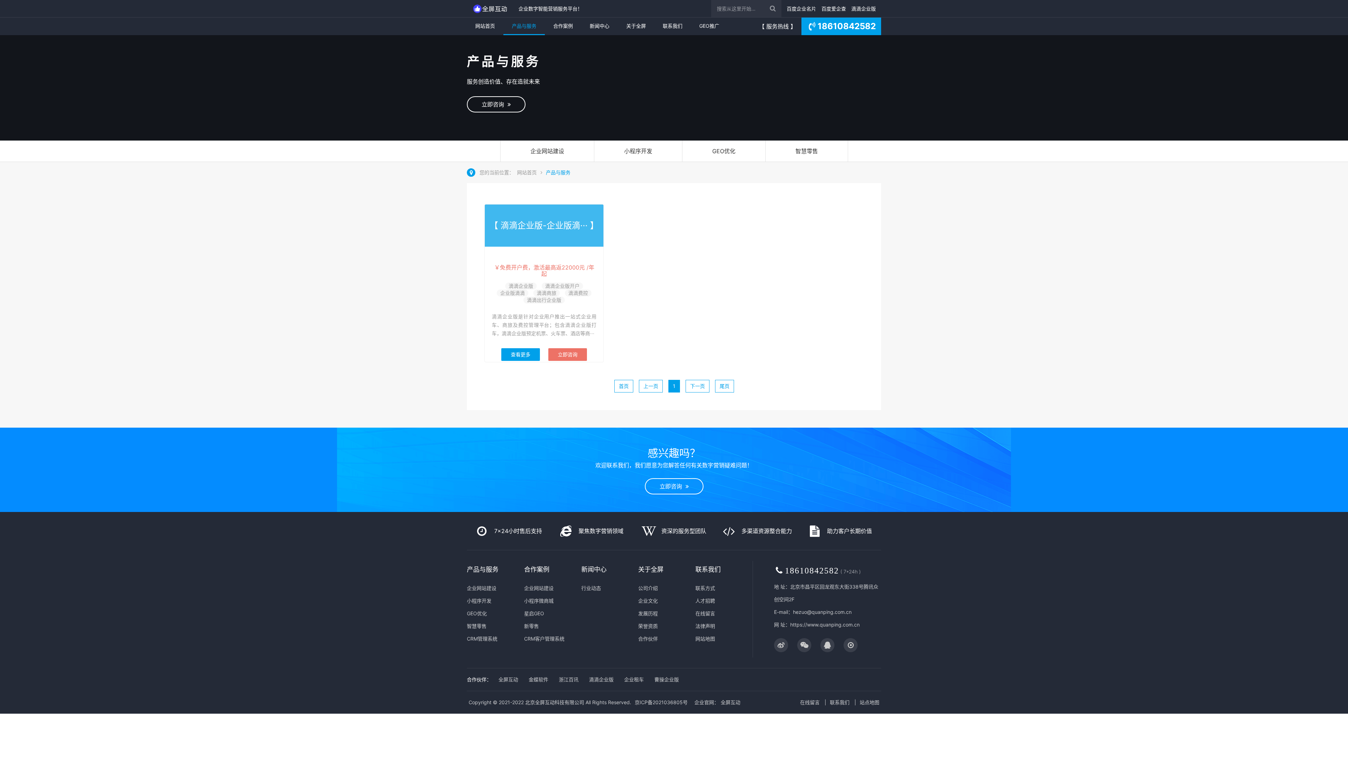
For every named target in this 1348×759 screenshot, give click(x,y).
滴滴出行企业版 (544, 300)
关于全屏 (636, 26)
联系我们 (672, 26)
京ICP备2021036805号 (661, 702)
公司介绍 (648, 588)
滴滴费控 (578, 293)
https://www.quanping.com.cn (825, 625)
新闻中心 (599, 26)
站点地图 (869, 702)
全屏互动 (508, 679)
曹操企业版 (666, 679)
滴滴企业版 (863, 9)
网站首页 (485, 26)
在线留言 (705, 613)
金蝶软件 (538, 679)
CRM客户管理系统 (544, 639)
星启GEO (534, 613)
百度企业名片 (801, 9)
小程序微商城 (539, 601)
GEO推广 (709, 26)
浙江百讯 (569, 679)
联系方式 (705, 588)
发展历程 (648, 613)
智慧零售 (806, 151)
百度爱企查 (833, 9)
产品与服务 (524, 26)
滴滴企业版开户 (562, 286)
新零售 (531, 626)
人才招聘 (705, 601)
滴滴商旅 (546, 293)
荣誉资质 (648, 626)
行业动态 (591, 588)
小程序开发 (638, 151)
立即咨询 (495, 104)
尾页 (724, 386)
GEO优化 (723, 151)
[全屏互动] (491, 8)
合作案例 (563, 26)
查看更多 (520, 354)
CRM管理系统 (482, 639)
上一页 (650, 386)
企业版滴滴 (512, 293)
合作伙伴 (648, 639)
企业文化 (648, 601)
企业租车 (634, 679)
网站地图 (705, 639)
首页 (624, 386)
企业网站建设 (547, 151)
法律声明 (705, 626)
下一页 (697, 386)
